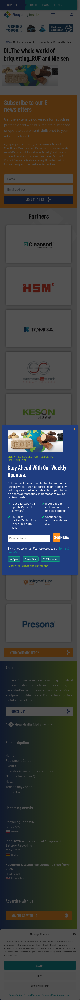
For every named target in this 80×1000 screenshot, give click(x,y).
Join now (58, 537)
